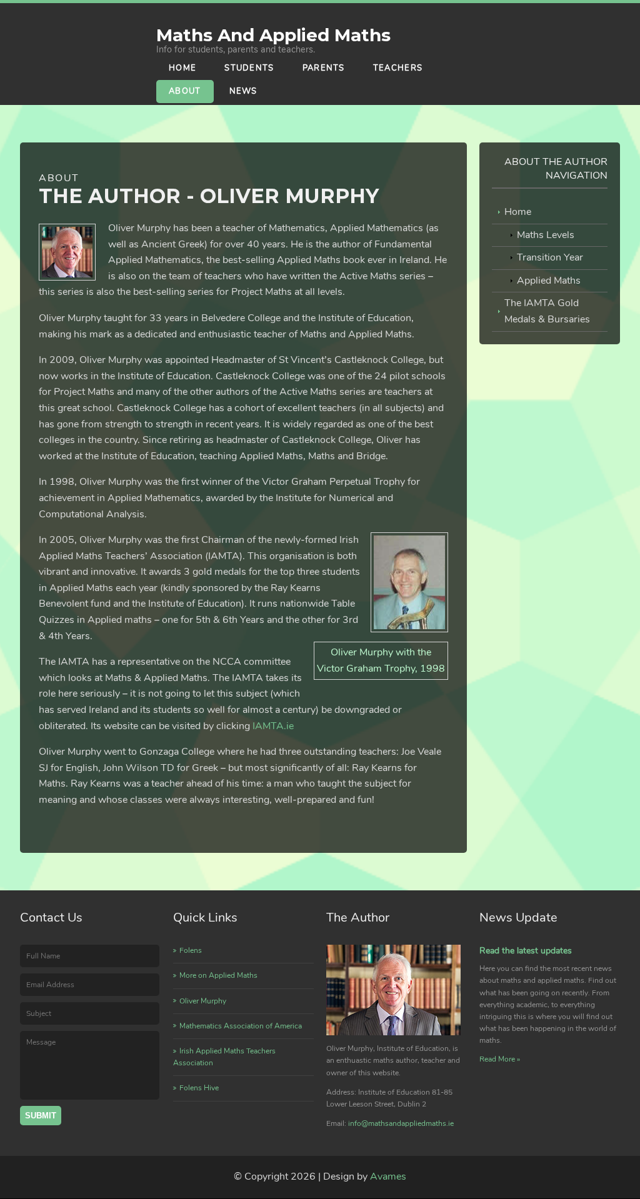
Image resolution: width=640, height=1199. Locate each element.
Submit (40, 1115)
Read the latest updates (525, 951)
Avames (388, 1176)
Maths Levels (545, 235)
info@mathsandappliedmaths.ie (401, 1123)
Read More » (499, 1059)
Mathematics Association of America (240, 1026)
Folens (190, 950)
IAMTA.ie (273, 726)
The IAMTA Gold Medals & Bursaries (547, 311)
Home (517, 212)
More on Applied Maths (218, 975)
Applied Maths (549, 280)
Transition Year (550, 257)
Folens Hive (199, 1088)
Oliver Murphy (202, 1001)
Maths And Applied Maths (273, 35)
